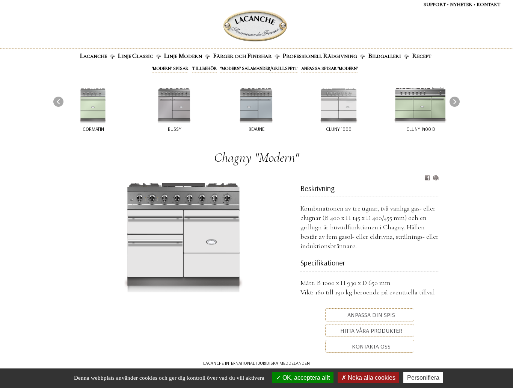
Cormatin (93, 129)
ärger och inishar (242, 56)
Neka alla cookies (370, 377)
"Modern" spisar (170, 68)
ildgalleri (384, 56)
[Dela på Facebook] (428, 178)
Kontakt (488, 5)
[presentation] (58, 102)
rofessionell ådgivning (320, 56)
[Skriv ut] (435, 178)
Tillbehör (204, 68)
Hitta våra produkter (370, 330)
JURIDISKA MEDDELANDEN (284, 363)
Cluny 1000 (339, 129)
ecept (421, 56)
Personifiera (423, 377)
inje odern (183, 56)
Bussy (174, 129)
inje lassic (135, 56)
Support (435, 5)
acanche (93, 56)
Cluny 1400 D (420, 129)
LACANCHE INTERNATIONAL (229, 363)
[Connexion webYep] (225, 26)
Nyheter (461, 5)
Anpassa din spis (370, 314)
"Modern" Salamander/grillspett (258, 68)
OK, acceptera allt (305, 377)
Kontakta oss (370, 346)
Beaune (256, 129)
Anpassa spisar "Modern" (329, 68)
